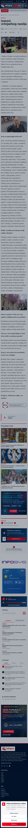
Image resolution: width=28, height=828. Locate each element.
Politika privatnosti (14, 813)
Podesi (14, 816)
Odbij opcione (14, 820)
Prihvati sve (14, 824)
